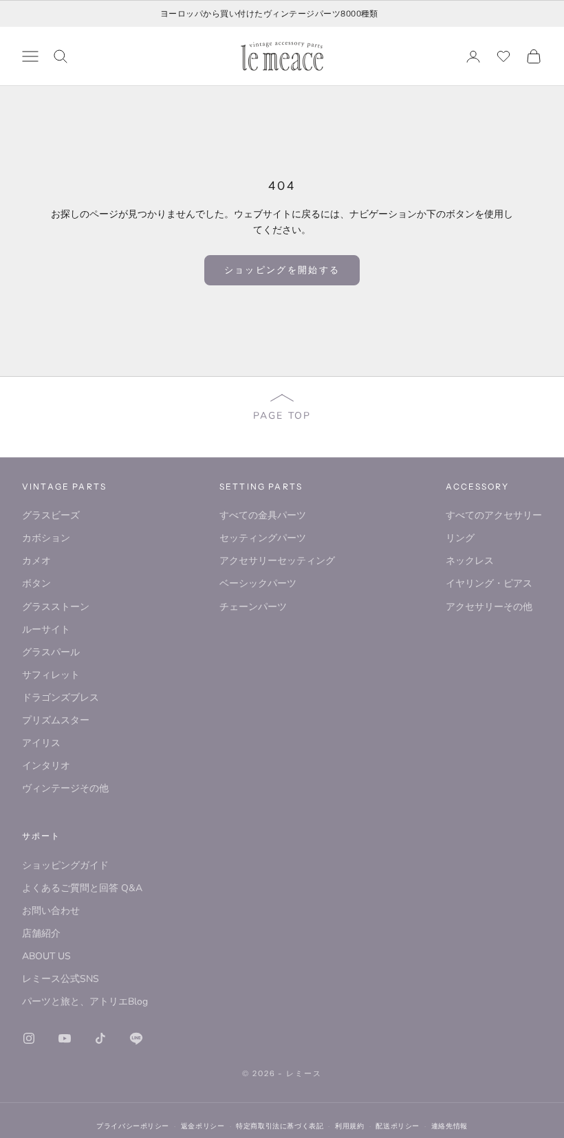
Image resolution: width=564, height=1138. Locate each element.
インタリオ (46, 765)
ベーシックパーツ (257, 583)
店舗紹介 (41, 933)
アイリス (41, 742)
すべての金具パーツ (262, 515)
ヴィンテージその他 (65, 788)
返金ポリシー (202, 1125)
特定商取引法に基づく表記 (279, 1125)
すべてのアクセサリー (494, 515)
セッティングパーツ (262, 538)
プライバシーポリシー (132, 1125)
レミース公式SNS (60, 978)
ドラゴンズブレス (60, 697)
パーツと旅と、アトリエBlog (85, 1001)
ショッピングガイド (65, 865)
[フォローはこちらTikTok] (100, 1038)
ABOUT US (46, 956)
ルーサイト (46, 629)
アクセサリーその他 (489, 606)
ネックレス (470, 560)
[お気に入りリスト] (503, 56)
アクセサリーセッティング (277, 560)
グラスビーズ (51, 515)
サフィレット (51, 674)
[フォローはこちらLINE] (136, 1038)
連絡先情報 (449, 1125)
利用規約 (349, 1125)
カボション (46, 538)
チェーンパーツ (253, 606)
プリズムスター (55, 720)
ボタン (36, 583)
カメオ (36, 560)
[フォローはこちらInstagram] (29, 1038)
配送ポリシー (397, 1125)
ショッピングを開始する (282, 269)
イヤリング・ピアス (489, 583)
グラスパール (51, 652)
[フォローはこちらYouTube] (65, 1038)
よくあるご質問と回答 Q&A (82, 888)
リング (460, 538)
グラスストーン (55, 606)
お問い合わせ (51, 910)
